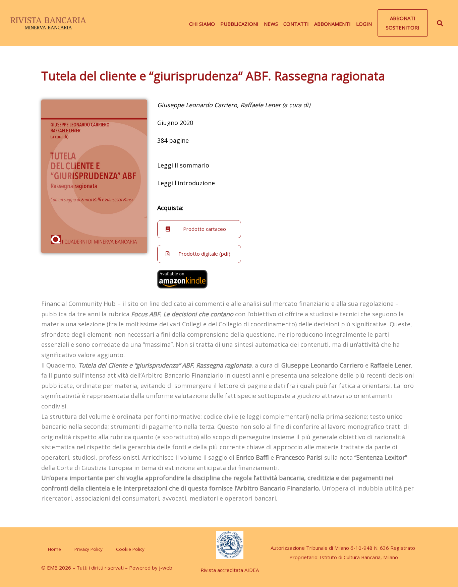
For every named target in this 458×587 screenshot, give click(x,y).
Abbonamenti (332, 23)
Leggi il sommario (183, 165)
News (271, 23)
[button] (403, 23)
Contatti (296, 23)
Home (54, 549)
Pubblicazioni (239, 23)
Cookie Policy (130, 549)
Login (364, 23)
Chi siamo (202, 23)
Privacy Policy (88, 549)
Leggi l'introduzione (186, 183)
